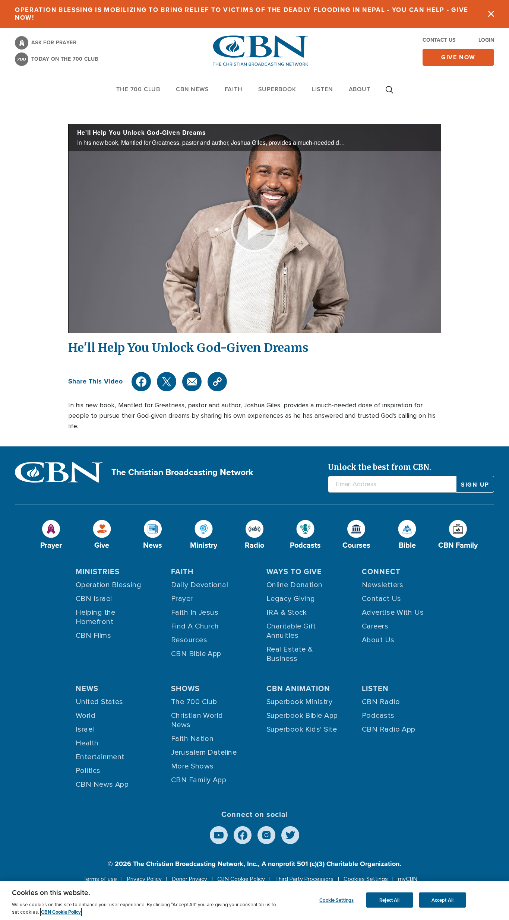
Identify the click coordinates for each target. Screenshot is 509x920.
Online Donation (294, 584)
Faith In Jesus (194, 612)
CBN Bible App (196, 653)
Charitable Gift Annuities (291, 631)
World (85, 715)
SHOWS (185, 688)
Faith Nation (192, 738)
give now (458, 57)
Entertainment (100, 756)
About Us (378, 640)
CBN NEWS (192, 89)
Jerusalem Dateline (204, 752)
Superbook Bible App (302, 715)
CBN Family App (198, 780)
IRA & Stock (286, 612)
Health (87, 743)
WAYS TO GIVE (294, 571)
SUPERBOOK (277, 89)
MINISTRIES (98, 571)
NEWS (87, 688)
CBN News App (102, 784)
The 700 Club (138, 89)
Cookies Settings (366, 879)
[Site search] (389, 93)
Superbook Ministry (299, 701)
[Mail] (192, 381)
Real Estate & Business (289, 654)
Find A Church (195, 626)
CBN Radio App (388, 729)
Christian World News (197, 720)
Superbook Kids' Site (301, 729)
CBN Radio (381, 701)
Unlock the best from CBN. (379, 467)
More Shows (192, 766)
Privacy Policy (144, 879)
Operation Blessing (108, 584)
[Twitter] (166, 381)
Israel (85, 729)
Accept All (442, 899)
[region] (254, 900)
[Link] (217, 381)
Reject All (389, 899)
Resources (189, 640)
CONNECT (381, 571)
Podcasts (378, 715)
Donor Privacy (189, 879)
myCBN (407, 879)
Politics (88, 770)
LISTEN (322, 89)
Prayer (182, 598)
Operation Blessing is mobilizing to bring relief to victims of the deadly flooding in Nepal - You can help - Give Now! (241, 13)
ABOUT (359, 89)
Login (486, 40)
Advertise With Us (393, 612)
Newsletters (383, 584)
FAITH (234, 89)
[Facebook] (141, 381)
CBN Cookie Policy (241, 879)
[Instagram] (266, 835)
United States (99, 701)
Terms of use (100, 879)
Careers (375, 626)
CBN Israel (94, 598)
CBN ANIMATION (298, 688)
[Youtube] (219, 835)
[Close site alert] (491, 14)
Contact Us (439, 40)
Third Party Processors (304, 879)
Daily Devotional (199, 584)
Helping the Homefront (96, 617)
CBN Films (93, 635)
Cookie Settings (336, 899)
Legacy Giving (290, 598)
